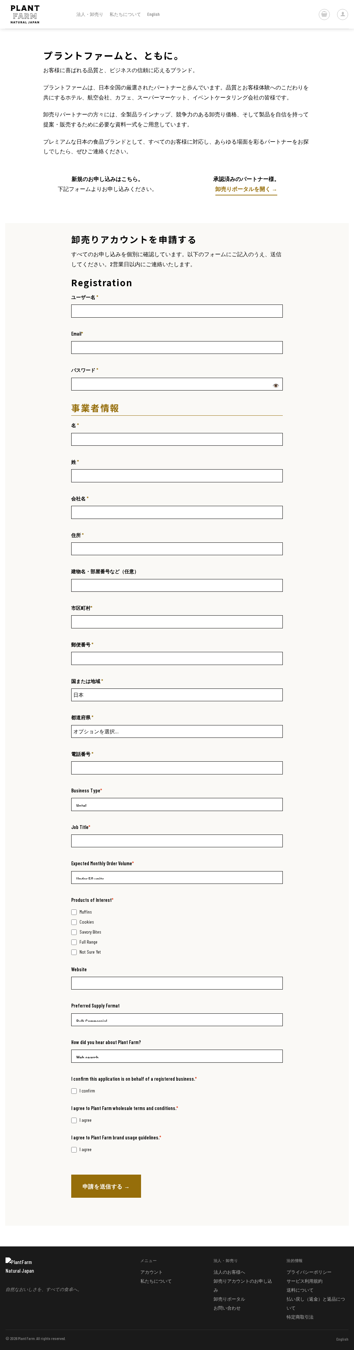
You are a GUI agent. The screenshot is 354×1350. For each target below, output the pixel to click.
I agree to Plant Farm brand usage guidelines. (116, 1137)
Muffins (86, 912)
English (342, 1339)
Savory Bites (90, 932)
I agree (86, 1120)
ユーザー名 (84, 297)
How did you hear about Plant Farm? (106, 1042)
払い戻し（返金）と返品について (316, 1303)
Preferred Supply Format (95, 1006)
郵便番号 (82, 644)
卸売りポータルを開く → (246, 188)
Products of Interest (92, 900)
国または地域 (87, 681)
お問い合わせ (227, 1308)
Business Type (86, 790)
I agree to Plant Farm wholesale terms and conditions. (124, 1108)
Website (79, 969)
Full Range (88, 942)
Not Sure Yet (90, 952)
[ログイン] (342, 14)
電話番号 (82, 754)
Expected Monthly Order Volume (102, 863)
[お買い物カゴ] (324, 14)
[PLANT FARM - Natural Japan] (35, 14)
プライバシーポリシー (309, 1272)
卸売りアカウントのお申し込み (243, 1285)
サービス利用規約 (305, 1281)
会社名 (79, 498)
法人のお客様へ (229, 1272)
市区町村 (81, 608)
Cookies (87, 922)
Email (77, 334)
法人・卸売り (89, 14)
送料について (300, 1290)
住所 (77, 535)
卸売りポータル (229, 1299)
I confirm (87, 1090)
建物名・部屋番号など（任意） (105, 571)
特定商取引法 (300, 1317)
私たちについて (125, 14)
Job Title (80, 827)
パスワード (84, 370)
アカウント (151, 1272)
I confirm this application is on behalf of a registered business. (134, 1079)
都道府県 (82, 717)
